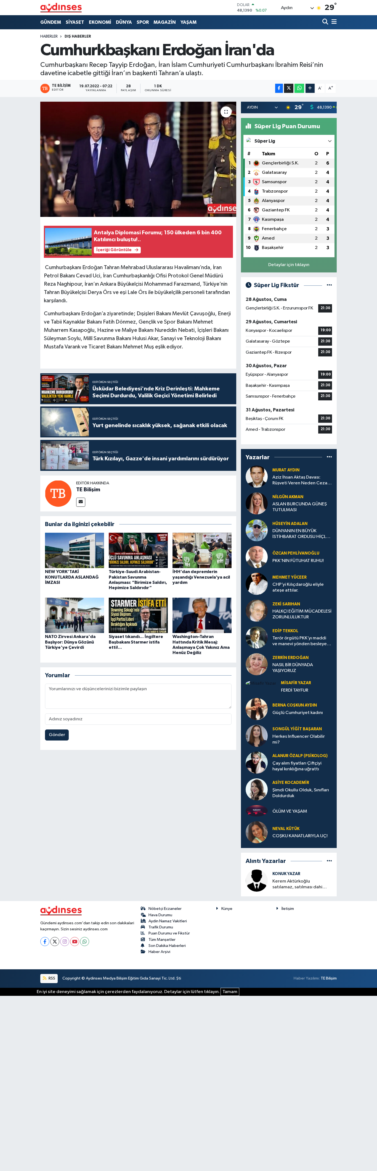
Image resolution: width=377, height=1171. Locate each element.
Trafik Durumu (160, 927)
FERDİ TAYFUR (294, 690)
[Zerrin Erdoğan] (257, 664)
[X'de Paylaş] (288, 88)
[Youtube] (74, 941)
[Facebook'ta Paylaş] (279, 88)
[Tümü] (329, 457)
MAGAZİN (164, 22)
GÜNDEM (50, 22)
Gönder (57, 734)
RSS (51, 978)
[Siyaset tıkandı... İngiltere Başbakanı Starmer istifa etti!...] (138, 615)
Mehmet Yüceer (289, 577)
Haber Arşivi (159, 952)
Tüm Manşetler (162, 940)
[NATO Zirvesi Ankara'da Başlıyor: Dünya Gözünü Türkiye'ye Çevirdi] (74, 615)
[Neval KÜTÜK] (257, 832)
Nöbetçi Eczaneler (165, 909)
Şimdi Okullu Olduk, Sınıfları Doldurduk (300, 793)
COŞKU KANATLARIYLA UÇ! (300, 836)
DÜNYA (124, 22)
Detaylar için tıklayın (288, 264)
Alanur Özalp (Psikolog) (300, 756)
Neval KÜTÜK (285, 829)
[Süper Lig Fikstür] (329, 285)
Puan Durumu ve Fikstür (169, 933)
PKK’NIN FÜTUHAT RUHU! (298, 560)
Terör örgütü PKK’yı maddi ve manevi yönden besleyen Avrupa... (300, 641)
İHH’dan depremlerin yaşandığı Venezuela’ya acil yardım (201, 576)
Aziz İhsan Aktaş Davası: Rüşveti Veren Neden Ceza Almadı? (299, 480)
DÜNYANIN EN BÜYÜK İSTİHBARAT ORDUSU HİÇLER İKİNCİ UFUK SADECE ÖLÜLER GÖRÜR (301, 534)
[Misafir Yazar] (261, 683)
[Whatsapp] (84, 941)
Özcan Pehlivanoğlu (295, 553)
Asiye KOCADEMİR (290, 783)
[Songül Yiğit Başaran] (257, 735)
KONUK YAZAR (286, 874)
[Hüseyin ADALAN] (257, 530)
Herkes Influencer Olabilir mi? (298, 739)
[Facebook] (44, 941)
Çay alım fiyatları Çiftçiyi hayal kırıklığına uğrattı (297, 766)
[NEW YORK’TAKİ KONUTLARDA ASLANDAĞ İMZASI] (74, 550)
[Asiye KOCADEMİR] (257, 789)
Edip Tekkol (285, 631)
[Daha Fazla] (310, 88)
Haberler (49, 36)
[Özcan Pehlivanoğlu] (257, 557)
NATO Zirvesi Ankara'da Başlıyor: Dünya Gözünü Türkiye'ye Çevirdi (70, 641)
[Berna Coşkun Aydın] (257, 709)
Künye (226, 909)
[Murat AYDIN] (257, 476)
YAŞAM (188, 22)
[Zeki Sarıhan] (257, 610)
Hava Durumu (160, 915)
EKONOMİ (100, 22)
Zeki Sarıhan (286, 604)
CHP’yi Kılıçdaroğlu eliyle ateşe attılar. (298, 587)
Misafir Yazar (296, 683)
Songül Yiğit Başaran (297, 729)
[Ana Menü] (333, 22)
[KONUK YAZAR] (257, 880)
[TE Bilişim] (58, 493)
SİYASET (75, 22)
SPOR (143, 22)
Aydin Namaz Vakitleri (167, 921)
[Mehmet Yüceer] (257, 583)
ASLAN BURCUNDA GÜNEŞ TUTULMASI (299, 507)
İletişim (288, 909)
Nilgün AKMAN (287, 497)
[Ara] (325, 22)
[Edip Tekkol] (257, 637)
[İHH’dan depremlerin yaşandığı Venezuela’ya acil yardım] (202, 550)
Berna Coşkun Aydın (294, 705)
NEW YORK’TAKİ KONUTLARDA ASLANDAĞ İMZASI (72, 576)
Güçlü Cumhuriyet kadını (297, 712)
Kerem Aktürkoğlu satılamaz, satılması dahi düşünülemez (297, 884)
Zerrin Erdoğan (290, 658)
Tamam (229, 991)
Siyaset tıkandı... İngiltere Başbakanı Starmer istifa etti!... (136, 641)
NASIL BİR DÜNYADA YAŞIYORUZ (292, 668)
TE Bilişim (88, 489)
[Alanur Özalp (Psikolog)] (257, 762)
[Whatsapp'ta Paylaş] (299, 88)
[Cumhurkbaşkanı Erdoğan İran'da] (138, 159)
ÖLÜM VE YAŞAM (289, 811)
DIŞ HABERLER (78, 36)
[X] (54, 941)
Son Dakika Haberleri (167, 946)
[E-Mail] (80, 502)
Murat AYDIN (285, 470)
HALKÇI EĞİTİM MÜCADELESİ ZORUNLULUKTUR (301, 614)
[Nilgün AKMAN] (257, 503)
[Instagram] (64, 941)
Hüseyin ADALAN (289, 524)
